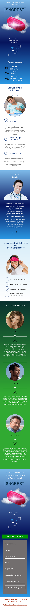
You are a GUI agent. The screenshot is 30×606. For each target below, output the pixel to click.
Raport (24, 605)
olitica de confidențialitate (13, 605)
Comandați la (15, 587)
